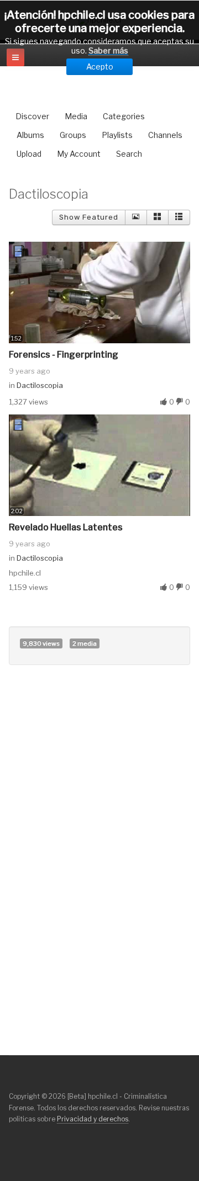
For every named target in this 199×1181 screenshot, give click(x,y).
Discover (32, 116)
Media (76, 116)
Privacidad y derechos (92, 1119)
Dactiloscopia (40, 385)
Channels (165, 135)
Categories (124, 116)
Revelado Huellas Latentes (66, 527)
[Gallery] (157, 217)
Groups (73, 135)
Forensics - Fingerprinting (63, 354)
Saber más (108, 50)
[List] (179, 217)
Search (129, 153)
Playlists (117, 135)
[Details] (136, 217)
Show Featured (88, 217)
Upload (29, 153)
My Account (79, 153)
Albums (30, 135)
